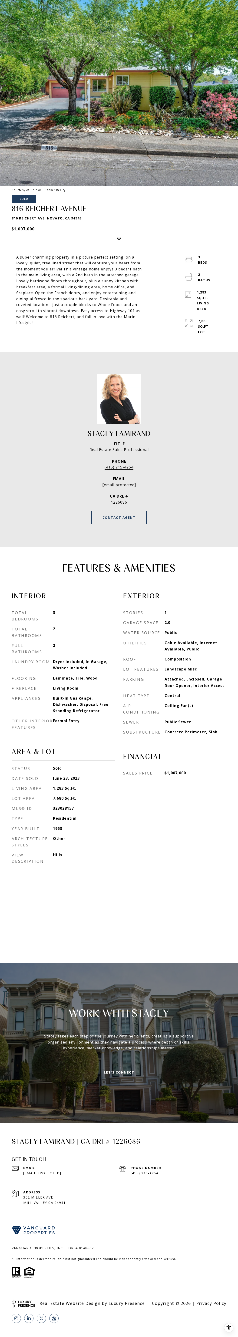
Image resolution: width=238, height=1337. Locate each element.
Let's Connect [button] (119, 1072)
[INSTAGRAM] (16, 1318)
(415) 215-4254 (119, 467)
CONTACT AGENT (119, 517)
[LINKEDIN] (28, 1318)
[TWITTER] (41, 1318)
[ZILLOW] (54, 1318)
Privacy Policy (211, 1303)
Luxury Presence (127, 1303)
